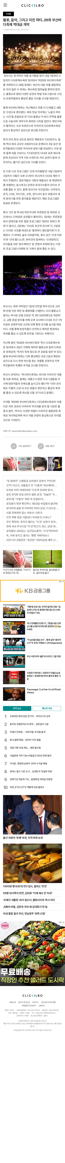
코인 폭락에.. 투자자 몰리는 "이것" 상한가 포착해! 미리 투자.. (32, 521)
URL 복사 (49, 446)
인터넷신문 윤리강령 (48, 1002)
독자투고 (35, 1002)
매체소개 (13, 1002)
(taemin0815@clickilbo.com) (24, 431)
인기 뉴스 (17, 708)
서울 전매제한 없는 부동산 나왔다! (24, 512)
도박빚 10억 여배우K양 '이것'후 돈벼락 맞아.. (30, 490)
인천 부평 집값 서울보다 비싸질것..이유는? (28, 517)
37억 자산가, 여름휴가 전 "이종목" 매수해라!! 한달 (32, 485)
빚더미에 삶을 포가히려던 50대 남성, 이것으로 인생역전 (32, 508)
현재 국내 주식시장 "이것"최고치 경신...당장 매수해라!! (32, 526)
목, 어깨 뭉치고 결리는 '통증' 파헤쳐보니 (27, 535)
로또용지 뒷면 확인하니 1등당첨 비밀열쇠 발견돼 (32, 503)
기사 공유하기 (24, 446)
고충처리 (41, 1006)
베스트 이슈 (47, 708)
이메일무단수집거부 (29, 1006)
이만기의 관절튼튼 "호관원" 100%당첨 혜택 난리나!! (32, 540)
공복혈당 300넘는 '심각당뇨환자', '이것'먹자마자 (32, 531)
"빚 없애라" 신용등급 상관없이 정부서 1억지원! (30, 480)
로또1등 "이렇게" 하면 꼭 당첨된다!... (25, 499)
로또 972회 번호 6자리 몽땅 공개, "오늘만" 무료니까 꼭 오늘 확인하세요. (32, 494)
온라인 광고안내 (24, 1002)
